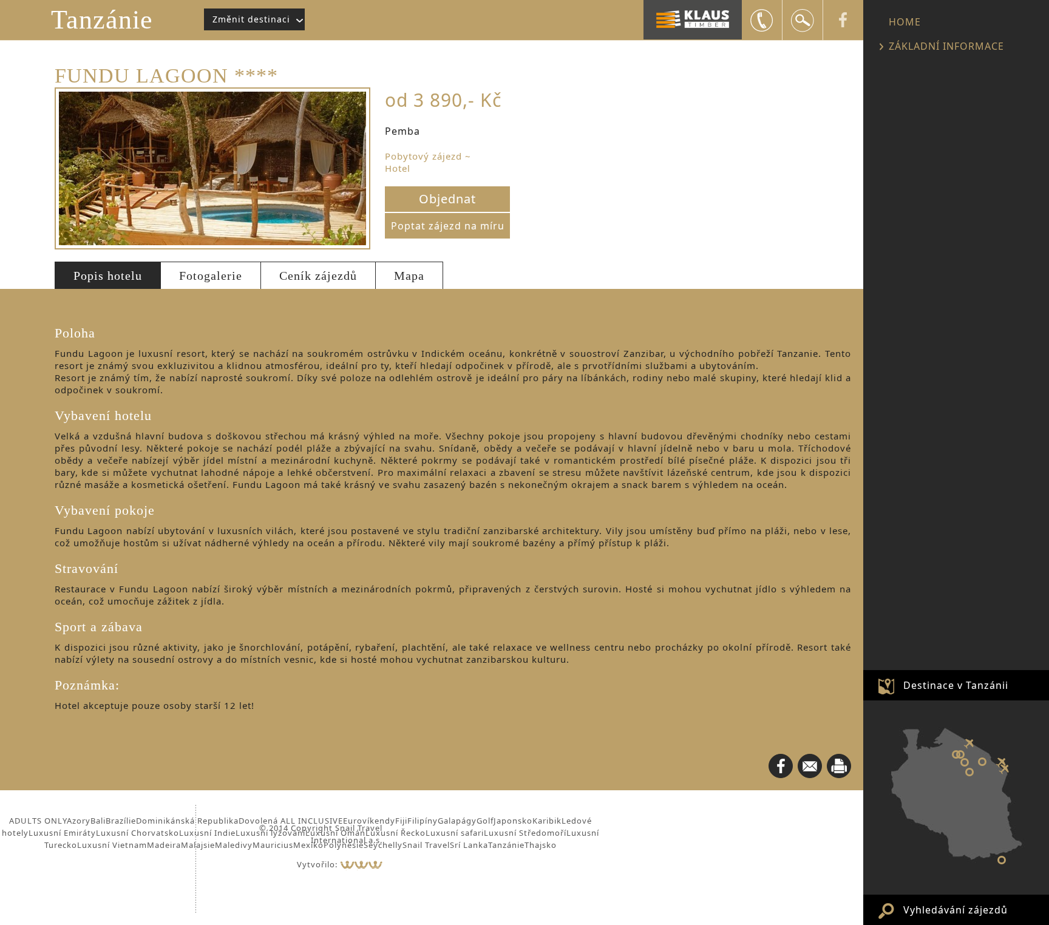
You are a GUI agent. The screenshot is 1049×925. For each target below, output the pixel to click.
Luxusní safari (455, 832)
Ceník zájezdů (318, 275)
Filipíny (422, 820)
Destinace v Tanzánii (955, 685)
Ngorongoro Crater (960, 754)
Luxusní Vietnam (112, 844)
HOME (905, 22)
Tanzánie (102, 20)
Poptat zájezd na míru (447, 225)
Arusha (982, 761)
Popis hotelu (107, 275)
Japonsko (513, 820)
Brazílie (121, 820)
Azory (78, 820)
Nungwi (1001, 860)
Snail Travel (426, 844)
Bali (98, 820)
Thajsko (540, 844)
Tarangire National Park (969, 772)
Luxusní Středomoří (525, 832)
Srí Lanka (469, 844)
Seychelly (383, 844)
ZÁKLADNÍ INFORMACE (946, 46)
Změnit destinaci (251, 19)
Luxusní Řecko (395, 832)
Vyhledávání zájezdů (955, 910)
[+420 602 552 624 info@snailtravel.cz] (762, 20)
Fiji (401, 820)
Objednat (447, 199)
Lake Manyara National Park (964, 762)
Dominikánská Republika (187, 820)
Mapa (409, 275)
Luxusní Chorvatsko (137, 832)
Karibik (547, 820)
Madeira (164, 844)
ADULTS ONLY (38, 820)
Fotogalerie (210, 275)
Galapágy (457, 820)
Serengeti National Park (956, 754)
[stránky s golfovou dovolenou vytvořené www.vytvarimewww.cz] (361, 864)
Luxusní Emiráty (62, 832)
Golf (485, 820)
